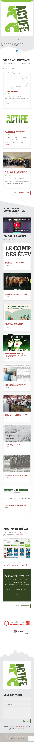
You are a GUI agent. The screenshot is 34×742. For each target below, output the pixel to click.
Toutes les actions (22, 606)
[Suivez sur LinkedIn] (17, 51)
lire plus (7, 106)
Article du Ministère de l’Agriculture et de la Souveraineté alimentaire (15, 325)
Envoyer (26, 721)
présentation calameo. (19, 214)
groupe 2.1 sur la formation (17, 579)
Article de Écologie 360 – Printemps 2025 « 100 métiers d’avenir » (16, 355)
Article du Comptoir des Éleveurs (14, 263)
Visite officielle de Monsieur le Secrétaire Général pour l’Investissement (16, 173)
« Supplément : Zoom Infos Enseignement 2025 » (15, 384)
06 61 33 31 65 (20, 726)
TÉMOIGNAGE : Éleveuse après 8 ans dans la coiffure (16, 415)
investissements (11, 91)
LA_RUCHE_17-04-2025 (12, 445)
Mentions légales (23, 738)
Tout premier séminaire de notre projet (15, 132)
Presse (7, 266)
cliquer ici (20, 535)
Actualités (8, 93)
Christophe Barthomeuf (13, 582)
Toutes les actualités (21, 193)
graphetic (14, 738)
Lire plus (17, 597)
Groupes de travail (12, 585)
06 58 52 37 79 (20, 729)
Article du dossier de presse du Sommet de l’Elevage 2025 (16, 293)
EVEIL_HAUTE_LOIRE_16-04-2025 (16, 475)
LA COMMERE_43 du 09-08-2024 (15, 505)
